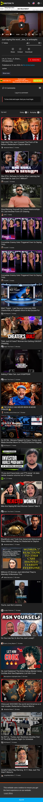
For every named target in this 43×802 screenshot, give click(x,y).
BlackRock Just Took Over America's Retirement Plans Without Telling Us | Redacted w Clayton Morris (21, 541)
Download (28, 52)
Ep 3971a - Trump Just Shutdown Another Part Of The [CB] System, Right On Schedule (20, 738)
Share (13, 52)
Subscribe (35, 60)
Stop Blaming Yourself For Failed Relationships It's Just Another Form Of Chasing (20, 210)
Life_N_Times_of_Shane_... (11, 59)
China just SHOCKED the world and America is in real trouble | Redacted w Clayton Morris (21, 705)
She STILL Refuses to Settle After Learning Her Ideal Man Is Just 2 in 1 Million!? (20, 177)
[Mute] (33, 34)
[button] (33, 3)
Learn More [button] (8, 793)
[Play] (3, 34)
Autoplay (33, 112)
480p (36, 22)
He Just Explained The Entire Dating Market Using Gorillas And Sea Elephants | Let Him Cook (21, 672)
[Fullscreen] (40, 34)
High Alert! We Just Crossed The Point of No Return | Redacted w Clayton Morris (19, 143)
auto (37, 34)
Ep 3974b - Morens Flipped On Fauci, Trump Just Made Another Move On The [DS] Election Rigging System (21, 442)
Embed (20, 52)
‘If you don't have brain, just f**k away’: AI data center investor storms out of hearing (20, 474)
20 (29, 34)
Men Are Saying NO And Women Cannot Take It (20, 506)
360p (36, 25)
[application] (21, 25)
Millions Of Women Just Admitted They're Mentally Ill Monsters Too (18, 573)
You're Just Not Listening (11, 605)
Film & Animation (29, 65)
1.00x (22, 34)
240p (36, 29)
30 (25, 34)
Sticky (22, 112)
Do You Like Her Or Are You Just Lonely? (17, 638)
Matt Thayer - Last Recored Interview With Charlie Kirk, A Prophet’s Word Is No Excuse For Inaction (20, 310)
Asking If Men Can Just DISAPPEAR (15, 374)
